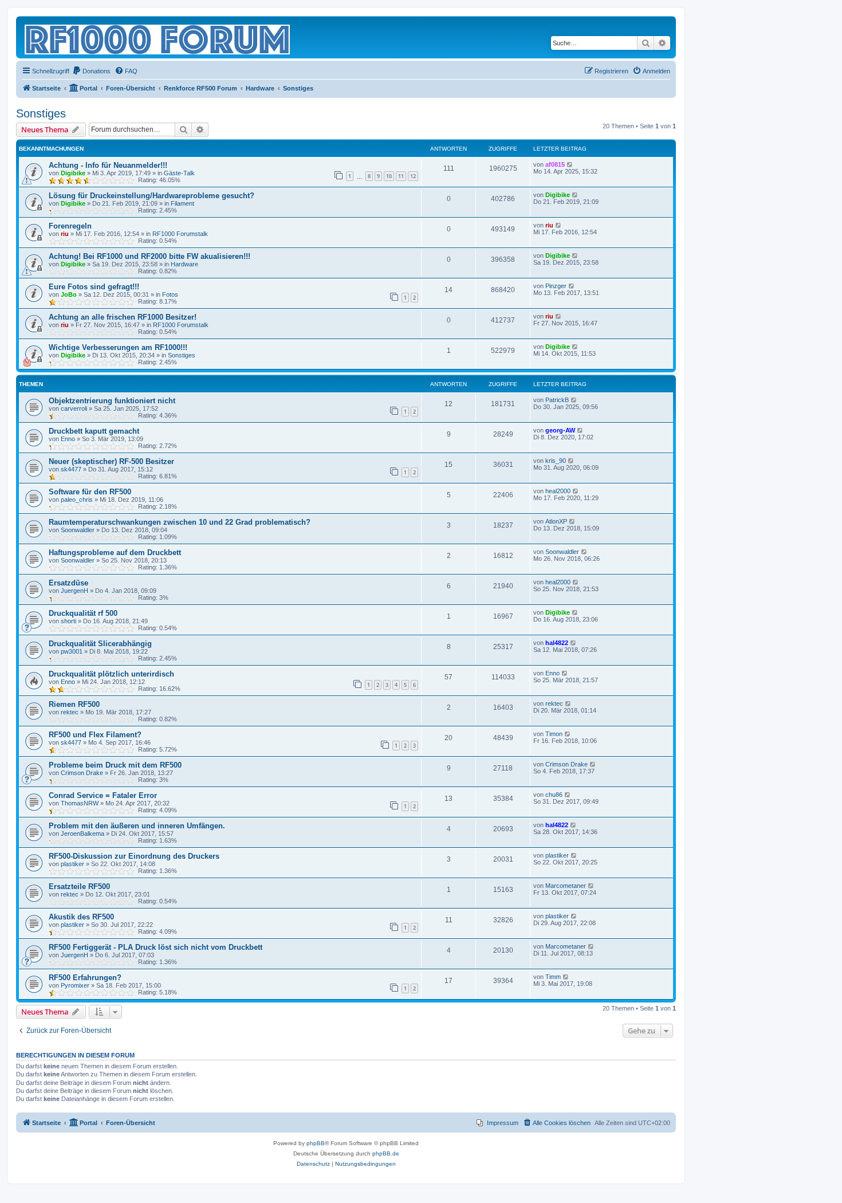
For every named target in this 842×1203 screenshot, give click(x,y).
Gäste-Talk (179, 173)
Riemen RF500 (74, 704)
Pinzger (555, 285)
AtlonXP (556, 521)
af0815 (555, 164)
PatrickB (557, 399)
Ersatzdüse (68, 583)
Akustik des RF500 (81, 917)
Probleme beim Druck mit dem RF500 (115, 765)
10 (389, 176)
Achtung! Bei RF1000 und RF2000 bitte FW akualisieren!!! (149, 256)
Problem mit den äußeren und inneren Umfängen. (137, 825)
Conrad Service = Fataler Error (103, 795)
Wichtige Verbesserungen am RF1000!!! (118, 347)
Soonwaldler (78, 529)
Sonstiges (41, 113)
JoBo (69, 294)
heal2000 (557, 491)
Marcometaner (565, 885)
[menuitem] (91, 71)
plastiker (72, 863)
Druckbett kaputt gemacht (94, 431)
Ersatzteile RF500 (79, 886)
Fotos (170, 294)
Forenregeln (70, 226)
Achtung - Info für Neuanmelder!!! (108, 165)
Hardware (184, 264)
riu (65, 233)
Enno (68, 438)
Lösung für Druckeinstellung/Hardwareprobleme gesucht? (151, 195)
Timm (553, 976)
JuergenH (74, 590)
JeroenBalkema (82, 833)
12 (413, 176)
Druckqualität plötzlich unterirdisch (111, 674)
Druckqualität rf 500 (83, 613)
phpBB (315, 1143)
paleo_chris (77, 499)
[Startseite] (158, 37)
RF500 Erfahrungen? (85, 977)
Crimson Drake (82, 772)
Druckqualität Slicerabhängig (100, 643)
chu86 (553, 794)
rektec (69, 712)
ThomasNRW (80, 803)
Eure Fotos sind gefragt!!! (94, 286)
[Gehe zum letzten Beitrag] (570, 164)
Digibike (73, 173)
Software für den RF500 (90, 492)
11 (401, 176)
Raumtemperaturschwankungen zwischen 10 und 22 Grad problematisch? (179, 522)
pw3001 (71, 651)
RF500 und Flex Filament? (95, 734)
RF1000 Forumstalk (180, 233)
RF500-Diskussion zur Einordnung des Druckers (134, 856)
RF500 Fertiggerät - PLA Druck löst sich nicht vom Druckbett (155, 947)
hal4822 (556, 642)
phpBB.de (385, 1153)
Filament (182, 203)
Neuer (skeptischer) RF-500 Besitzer (111, 461)
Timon (553, 733)
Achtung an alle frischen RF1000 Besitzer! (122, 317)
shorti (68, 621)
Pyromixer (75, 985)
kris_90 (555, 460)
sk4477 (71, 469)
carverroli (74, 408)
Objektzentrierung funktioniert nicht (112, 400)
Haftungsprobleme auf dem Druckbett (115, 552)
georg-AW (560, 430)
